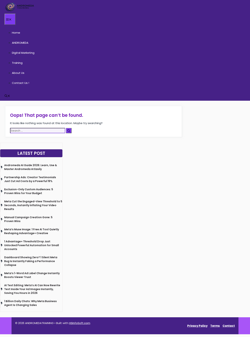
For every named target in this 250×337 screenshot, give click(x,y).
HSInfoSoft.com (79, 323)
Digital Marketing (23, 53)
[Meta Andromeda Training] (20, 7)
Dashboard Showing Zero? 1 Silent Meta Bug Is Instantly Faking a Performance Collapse (30, 261)
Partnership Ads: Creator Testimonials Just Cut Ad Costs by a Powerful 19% (30, 179)
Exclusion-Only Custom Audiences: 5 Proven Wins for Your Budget (28, 191)
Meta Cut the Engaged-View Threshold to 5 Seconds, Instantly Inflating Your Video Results (33, 205)
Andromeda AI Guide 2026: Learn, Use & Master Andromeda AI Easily (30, 167)
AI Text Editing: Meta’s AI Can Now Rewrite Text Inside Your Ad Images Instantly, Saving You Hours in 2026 (32, 289)
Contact (229, 326)
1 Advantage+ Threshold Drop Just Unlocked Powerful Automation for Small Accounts (31, 245)
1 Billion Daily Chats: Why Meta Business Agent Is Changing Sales (30, 303)
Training (17, 63)
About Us (18, 73)
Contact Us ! (20, 83)
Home (16, 33)
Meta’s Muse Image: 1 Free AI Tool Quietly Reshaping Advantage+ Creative (31, 231)
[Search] (69, 130)
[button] (7, 96)
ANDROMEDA (20, 43)
